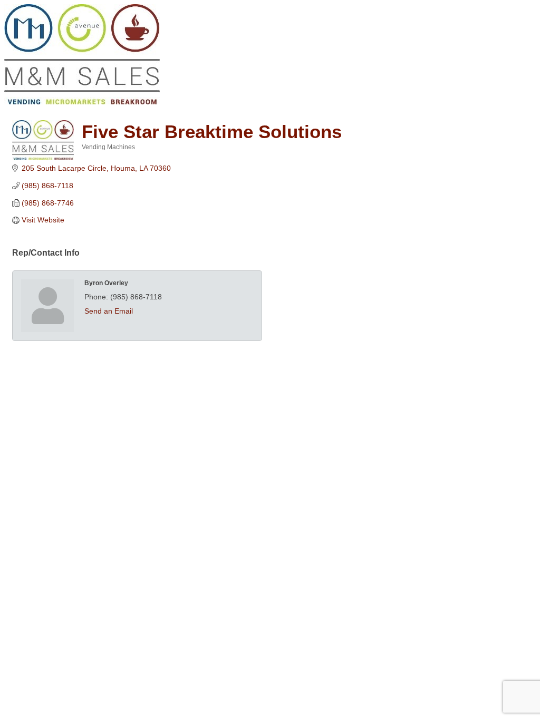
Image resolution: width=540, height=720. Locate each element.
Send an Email (108, 311)
